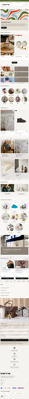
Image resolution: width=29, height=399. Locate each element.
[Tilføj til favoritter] (13, 35)
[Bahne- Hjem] (12, 4)
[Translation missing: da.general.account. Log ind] (23, 4)
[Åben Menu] (1, 4)
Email (1, 331)
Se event (7, 278)
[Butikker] (26, 4)
